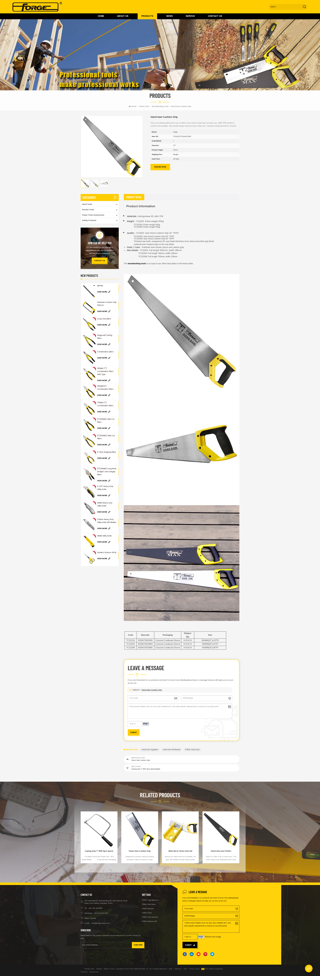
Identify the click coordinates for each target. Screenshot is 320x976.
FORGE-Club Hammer (150, 917)
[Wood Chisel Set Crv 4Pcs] (221, 830)
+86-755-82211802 (95, 908)
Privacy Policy (194, 969)
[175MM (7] (89, 408)
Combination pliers (105, 351)
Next (242, 838)
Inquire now (160, 166)
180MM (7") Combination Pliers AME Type (105, 371)
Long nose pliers (104, 318)
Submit (188, 945)
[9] (89, 474)
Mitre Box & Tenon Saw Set (99, 851)
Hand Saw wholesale (171, 749)
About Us (122, 16)
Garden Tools (88, 209)
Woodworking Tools (160, 106)
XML (185, 969)
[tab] (134, 197)
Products (147, 16)
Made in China (109, 969)
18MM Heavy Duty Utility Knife (104, 504)
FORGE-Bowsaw (148, 909)
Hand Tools (144, 106)
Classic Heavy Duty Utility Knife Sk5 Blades (106, 521)
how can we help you (100, 243)
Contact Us (215, 16)
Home (101, 16)
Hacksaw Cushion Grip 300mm (106, 304)
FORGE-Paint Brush (149, 904)
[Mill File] (89, 291)
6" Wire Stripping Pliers (106, 452)
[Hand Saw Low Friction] (139, 830)
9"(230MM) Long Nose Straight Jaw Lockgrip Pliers (106, 471)
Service (190, 16)
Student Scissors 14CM (106, 552)
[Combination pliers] (89, 357)
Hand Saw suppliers (150, 749)
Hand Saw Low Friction (140, 851)
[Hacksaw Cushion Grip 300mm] (89, 308)
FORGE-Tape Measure (150, 900)
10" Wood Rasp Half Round (180, 851)
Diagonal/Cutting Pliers (104, 337)
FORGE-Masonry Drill (149, 921)
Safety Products (89, 220)
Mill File (100, 285)
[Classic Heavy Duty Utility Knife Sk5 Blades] (89, 525)
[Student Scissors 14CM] (89, 558)
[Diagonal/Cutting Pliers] (89, 341)
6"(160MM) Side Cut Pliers (105, 421)
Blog (170, 969)
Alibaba (99, 969)
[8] (89, 441)
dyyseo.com (94, 972)
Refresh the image (213, 936)
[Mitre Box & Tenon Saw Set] (99, 830)
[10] (180, 830)
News (169, 16)
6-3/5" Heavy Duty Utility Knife (105, 488)
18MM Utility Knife (104, 535)
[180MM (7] (89, 374)
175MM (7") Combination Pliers (105, 404)
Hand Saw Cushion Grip (152, 690)
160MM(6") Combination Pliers (105, 388)
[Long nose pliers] (89, 324)
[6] (89, 425)
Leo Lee (93, 918)
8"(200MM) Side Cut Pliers (106, 437)
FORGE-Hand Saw (192, 749)
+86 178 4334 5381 (101, 913)
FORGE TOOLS (147, 913)
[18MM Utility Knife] (89, 541)
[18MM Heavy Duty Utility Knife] (89, 508)
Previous (78, 838)
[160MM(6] (89, 392)
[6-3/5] (89, 492)
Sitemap (178, 969)
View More (102, 291)
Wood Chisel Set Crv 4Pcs (220, 851)
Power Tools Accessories (93, 215)
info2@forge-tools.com (100, 923)
